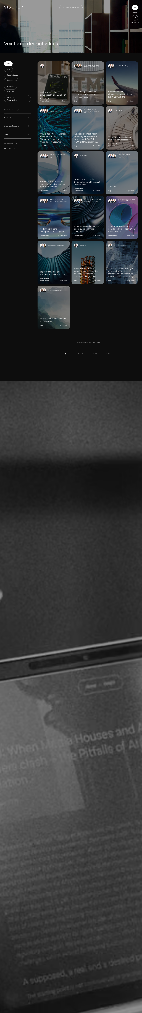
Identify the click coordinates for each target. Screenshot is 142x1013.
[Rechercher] (135, 18)
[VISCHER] (13, 7)
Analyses (75, 7)
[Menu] (135, 7)
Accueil (66, 7)
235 (95, 353)
